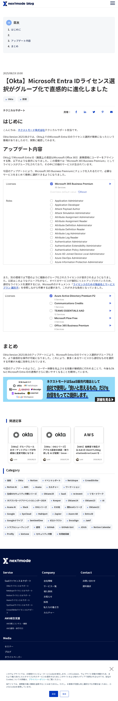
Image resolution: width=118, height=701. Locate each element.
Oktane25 (48, 493)
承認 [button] (53, 694)
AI (102, 500)
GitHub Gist (66, 527)
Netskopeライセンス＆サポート (19, 590)
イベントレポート (51, 480)
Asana (37, 487)
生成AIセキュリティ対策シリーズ (21, 493)
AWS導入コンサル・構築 (16, 623)
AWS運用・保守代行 (14, 628)
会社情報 (48, 580)
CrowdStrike (90, 480)
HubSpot (41, 513)
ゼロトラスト (55, 520)
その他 (56, 507)
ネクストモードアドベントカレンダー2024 (25, 500)
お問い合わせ (89, 580)
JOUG (83, 527)
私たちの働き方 (51, 607)
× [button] (110, 668)
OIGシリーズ (40, 507)
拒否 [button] (64, 694)
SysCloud (25, 513)
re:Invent (77, 493)
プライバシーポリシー (38, 679)
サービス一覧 (50, 586)
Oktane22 (93, 507)
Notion (32, 480)
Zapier (56, 513)
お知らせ (48, 596)
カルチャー (52, 487)
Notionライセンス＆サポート (18, 595)
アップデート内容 (21, 40)
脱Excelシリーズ (73, 507)
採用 (46, 601)
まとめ (14, 46)
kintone (24, 533)
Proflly (9, 533)
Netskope (71, 480)
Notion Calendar (101, 527)
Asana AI (10, 507)
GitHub (49, 527)
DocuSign (73, 520)
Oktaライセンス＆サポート (17, 585)
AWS (25, 487)
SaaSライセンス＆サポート (18, 580)
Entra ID (88, 513)
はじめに (16, 29)
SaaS (62, 493)
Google (10, 513)
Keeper (56, 500)
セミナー (9, 646)
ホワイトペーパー (13, 657)
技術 (23, 99)
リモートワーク (95, 493)
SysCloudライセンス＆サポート (19, 605)
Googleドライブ (14, 520)
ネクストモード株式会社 (31, 130)
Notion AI (11, 487)
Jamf (87, 520)
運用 (37, 527)
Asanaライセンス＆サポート (18, 600)
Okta (9, 99)
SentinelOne (35, 520)
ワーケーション (71, 487)
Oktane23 (89, 500)
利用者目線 (63, 533)
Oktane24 (72, 500)
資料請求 (87, 586)
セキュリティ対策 (43, 533)
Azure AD (72, 513)
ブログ (8, 651)
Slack (24, 507)
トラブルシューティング (17, 527)
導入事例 (48, 591)
